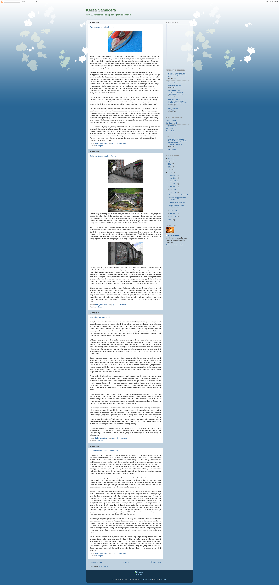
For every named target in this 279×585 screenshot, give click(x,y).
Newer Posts (96, 562)
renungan (99, 146)
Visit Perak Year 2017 (175, 85)
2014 (170, 164)
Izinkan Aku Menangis (175, 144)
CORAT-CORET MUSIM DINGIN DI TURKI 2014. (175, 93)
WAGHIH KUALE (174, 99)
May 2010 (173, 210)
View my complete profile (174, 245)
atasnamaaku (173, 108)
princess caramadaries (176, 73)
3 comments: (122, 305)
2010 (170, 172)
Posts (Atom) (103, 567)
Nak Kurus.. (171, 110)
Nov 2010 (173, 178)
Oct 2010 (173, 181)
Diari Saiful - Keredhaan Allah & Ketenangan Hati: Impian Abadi (177, 140)
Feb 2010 (173, 213)
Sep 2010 (173, 184)
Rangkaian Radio (172, 123)
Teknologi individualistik (100, 317)
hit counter (139, 574)
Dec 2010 (173, 175)
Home (126, 562)
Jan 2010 (173, 216)
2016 (170, 158)
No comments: (122, 438)
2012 (170, 167)
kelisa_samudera (174, 235)
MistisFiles (172, 149)
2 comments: (122, 553)
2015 (170, 161)
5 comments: (122, 143)
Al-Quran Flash (171, 126)
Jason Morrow (146, 579)
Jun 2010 (173, 192)
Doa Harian (170, 128)
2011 (170, 170)
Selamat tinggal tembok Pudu (103, 156)
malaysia (99, 307)
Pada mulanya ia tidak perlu (102, 27)
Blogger (163, 579)
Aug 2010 (173, 186)
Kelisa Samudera (101, 10)
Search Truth (170, 131)
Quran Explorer (171, 120)
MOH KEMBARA (174, 90)
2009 (170, 220)
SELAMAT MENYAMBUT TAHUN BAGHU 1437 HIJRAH (177, 102)
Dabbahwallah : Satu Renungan (104, 451)
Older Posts (155, 562)
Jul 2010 (173, 189)
